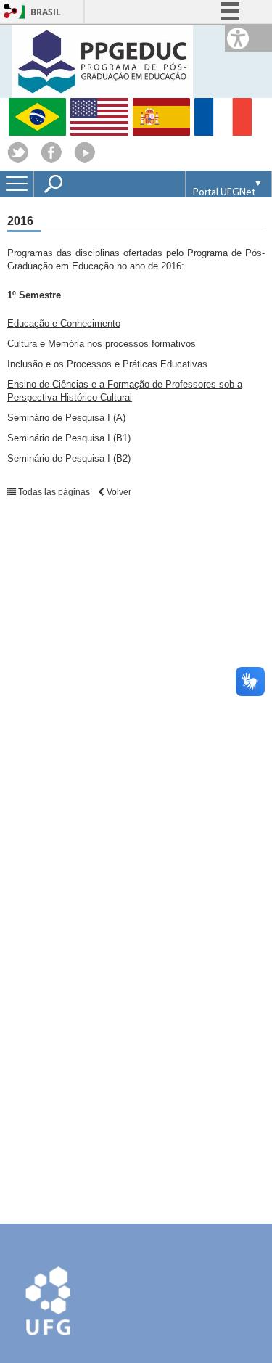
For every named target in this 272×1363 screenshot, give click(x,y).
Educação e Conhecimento (63, 323)
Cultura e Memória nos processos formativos (101, 343)
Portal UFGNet (224, 192)
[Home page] (102, 60)
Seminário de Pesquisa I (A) (66, 417)
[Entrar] (11, 12)
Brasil (45, 12)
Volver (117, 492)
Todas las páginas (54, 492)
